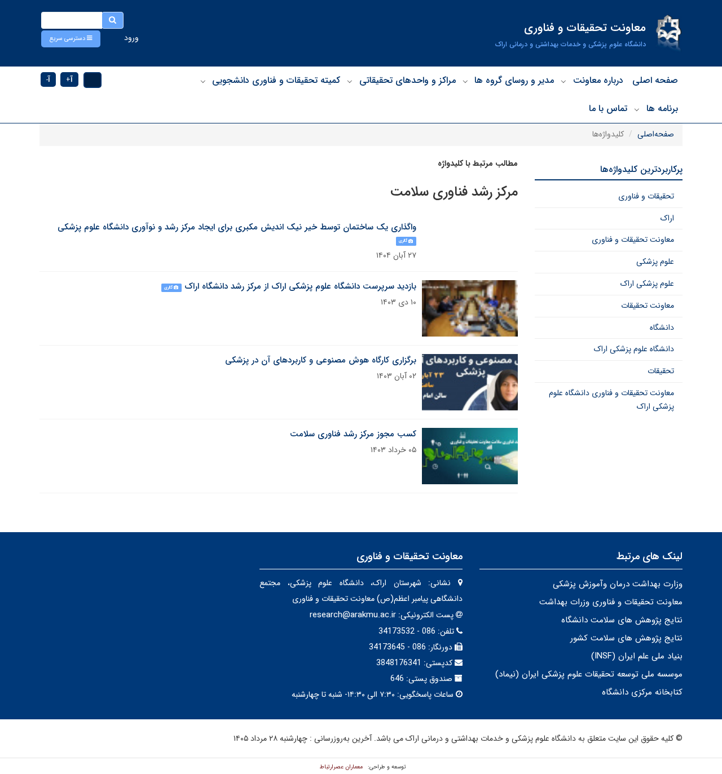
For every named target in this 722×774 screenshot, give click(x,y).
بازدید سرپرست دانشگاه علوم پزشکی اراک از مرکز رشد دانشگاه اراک (300, 286)
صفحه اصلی (655, 80)
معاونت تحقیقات (647, 305)
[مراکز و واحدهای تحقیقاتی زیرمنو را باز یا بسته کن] (350, 81)
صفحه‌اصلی (655, 134)
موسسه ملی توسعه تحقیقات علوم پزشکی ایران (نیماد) (589, 674)
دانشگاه (662, 327)
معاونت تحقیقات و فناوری (633, 239)
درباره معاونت (598, 80)
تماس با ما (608, 108)
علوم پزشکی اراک (647, 283)
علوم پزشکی (655, 261)
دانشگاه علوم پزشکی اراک (634, 349)
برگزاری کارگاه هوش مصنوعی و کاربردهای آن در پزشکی (320, 360)
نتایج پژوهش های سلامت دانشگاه (622, 620)
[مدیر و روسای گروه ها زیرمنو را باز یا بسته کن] (465, 81)
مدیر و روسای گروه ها (514, 80)
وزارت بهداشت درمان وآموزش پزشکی (618, 584)
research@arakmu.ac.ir (353, 615)
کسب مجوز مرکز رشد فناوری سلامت (353, 434)
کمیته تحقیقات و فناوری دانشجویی (276, 80)
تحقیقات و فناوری (646, 196)
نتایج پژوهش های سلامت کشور (626, 638)
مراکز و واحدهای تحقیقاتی (407, 80)
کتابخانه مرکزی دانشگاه (642, 692)
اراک (667, 218)
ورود (131, 38)
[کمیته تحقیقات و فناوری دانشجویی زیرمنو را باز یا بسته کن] (203, 81)
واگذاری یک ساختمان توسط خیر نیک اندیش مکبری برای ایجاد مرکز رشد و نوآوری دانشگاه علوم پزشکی (237, 227)
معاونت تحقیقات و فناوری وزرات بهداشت (611, 602)
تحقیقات (661, 371)
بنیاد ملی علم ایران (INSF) (637, 656)
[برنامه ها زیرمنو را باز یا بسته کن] (637, 109)
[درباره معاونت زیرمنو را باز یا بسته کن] (563, 81)
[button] (70, 38)
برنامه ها (662, 108)
